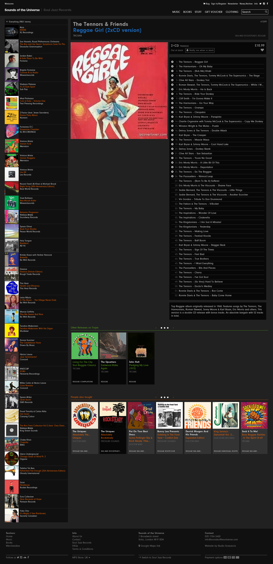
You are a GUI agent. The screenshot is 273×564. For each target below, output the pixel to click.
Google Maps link (150, 545)
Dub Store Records (224, 438)
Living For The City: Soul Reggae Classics (84, 364)
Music (176, 11)
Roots (168, 451)
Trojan (77, 35)
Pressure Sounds (110, 441)
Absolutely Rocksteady (107, 436)
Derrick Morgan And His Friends (197, 433)
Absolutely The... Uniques (81, 436)
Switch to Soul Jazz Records (156, 557)
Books (187, 11)
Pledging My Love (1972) (139, 367)
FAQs (75, 545)
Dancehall (226, 451)
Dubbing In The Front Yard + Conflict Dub (168, 436)
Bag (207, 4)
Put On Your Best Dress (138, 433)
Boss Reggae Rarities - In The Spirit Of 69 (253, 436)
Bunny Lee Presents (168, 431)
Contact (76, 539)
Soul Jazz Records (81, 542)
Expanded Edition (195, 437)
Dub (173, 451)
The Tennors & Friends (100, 24)
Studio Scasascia (227, 545)
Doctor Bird (79, 441)
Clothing (232, 11)
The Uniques (79, 431)
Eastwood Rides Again (109, 367)
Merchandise (13, 545)
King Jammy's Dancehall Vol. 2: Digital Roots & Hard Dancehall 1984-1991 (225, 433)
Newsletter (233, 4)
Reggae (262, 36)
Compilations (86, 382)
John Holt (134, 362)
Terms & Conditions (82, 549)
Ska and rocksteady (246, 36)
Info (256, 4)
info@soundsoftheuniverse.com (221, 539)
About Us (77, 536)
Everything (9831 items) (20, 22)
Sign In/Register (218, 4)
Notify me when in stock (201, 50)
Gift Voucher (214, 11)
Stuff (198, 11)
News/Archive (246, 4)
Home (9, 536)
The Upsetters (108, 362)
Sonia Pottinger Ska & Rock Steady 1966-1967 (140, 439)
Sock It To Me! (250, 431)
